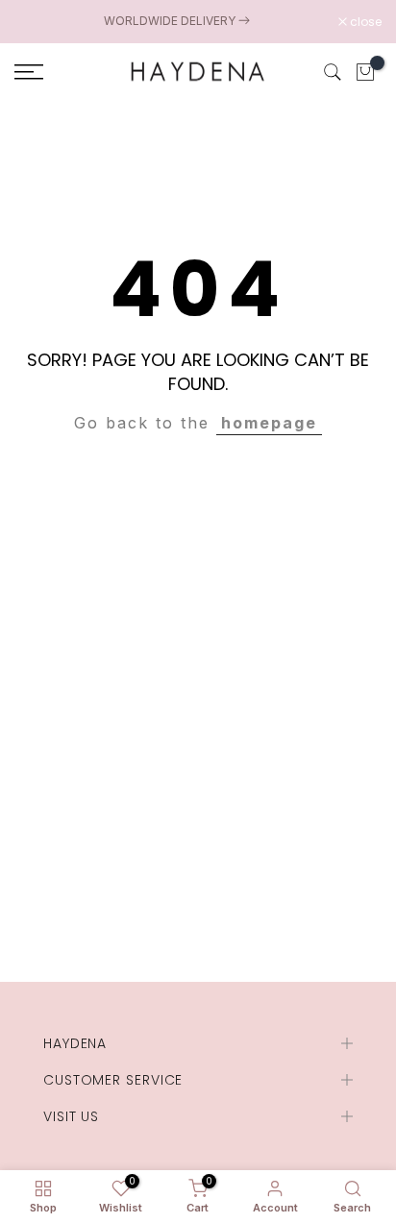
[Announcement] (176, 21)
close (364, 22)
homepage (269, 422)
